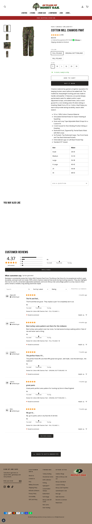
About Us (31, 475)
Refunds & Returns (34, 490)
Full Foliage (46, 497)
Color (54, 49)
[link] (57, 35)
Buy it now (69, 83)
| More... (68, 13)
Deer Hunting (46, 507)
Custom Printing (60, 485)
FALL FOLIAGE (57, 58)
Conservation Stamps (46, 490)
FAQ (30, 481)
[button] (31, 257)
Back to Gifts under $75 (47, 454)
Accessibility (32, 496)
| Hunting (24, 13)
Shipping (53, 42)
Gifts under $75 (67, 27)
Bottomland (46, 493)
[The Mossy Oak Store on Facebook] (8, 487)
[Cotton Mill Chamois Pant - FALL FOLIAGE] (10, 237)
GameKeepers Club (61, 491)
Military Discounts (34, 484)
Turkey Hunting (47, 474)
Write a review (46, 270)
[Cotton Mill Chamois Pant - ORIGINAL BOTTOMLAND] (7, 237)
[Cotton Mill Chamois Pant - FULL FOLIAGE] (5, 237)
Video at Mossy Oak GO (61, 478)
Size (53, 63)
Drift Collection (47, 480)
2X (71, 66)
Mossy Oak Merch (61, 482)
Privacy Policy (32, 493)
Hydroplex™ (46, 486)
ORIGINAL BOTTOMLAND (74, 53)
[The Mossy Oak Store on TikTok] (12, 487)
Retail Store (59, 503)
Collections (59, 27)
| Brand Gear (42, 13)
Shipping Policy (33, 487)
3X (76, 66)
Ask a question (59, 183)
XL (66, 66)
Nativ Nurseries (60, 497)
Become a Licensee (61, 500)
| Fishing (32, 13)
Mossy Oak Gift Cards (47, 501)
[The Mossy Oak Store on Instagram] (5, 487)
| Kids (61, 13)
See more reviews (46, 436)
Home (53, 27)
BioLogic (58, 493)
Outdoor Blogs (60, 474)
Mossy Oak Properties (62, 488)
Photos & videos (79, 289)
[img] (28, 275)
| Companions (53, 13)
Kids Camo (46, 505)
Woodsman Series (48, 477)
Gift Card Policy (33, 499)
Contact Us (32, 478)
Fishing (45, 483)
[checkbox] (78, 289)
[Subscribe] (20, 481)
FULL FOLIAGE (57, 53)
